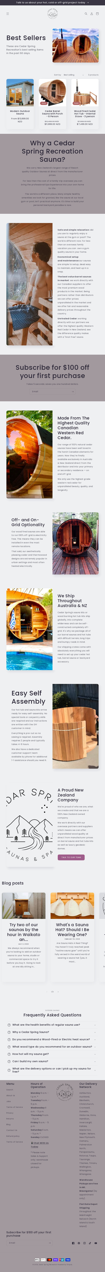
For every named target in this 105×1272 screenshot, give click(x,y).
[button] (7, 14)
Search (9, 1089)
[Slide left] (47, 992)
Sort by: (57, 75)
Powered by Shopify (65, 1265)
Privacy (9, 1113)
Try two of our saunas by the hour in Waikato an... (23, 932)
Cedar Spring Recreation (48, 1265)
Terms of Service (14, 1107)
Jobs (8, 1101)
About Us (10, 1095)
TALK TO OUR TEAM (71, 857)
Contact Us (11, 1130)
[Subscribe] (72, 392)
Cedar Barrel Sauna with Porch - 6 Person (52, 114)
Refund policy (13, 1136)
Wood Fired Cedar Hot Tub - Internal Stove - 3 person (85, 114)
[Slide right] (58, 992)
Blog (8, 1124)
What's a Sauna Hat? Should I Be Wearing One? (72, 929)
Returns (10, 1118)
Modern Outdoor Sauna (20, 112)
